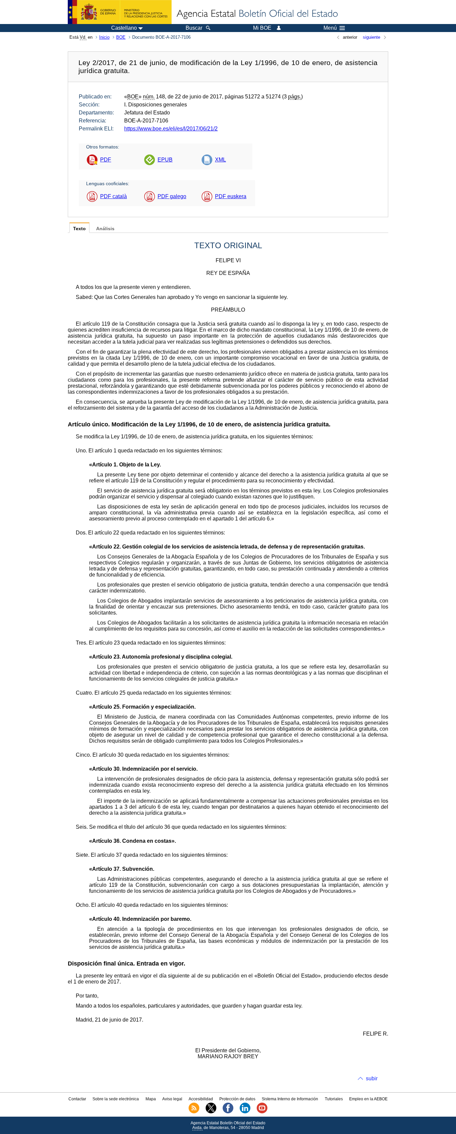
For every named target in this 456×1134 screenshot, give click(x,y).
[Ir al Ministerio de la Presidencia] (120, 12)
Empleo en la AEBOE (368, 1099)
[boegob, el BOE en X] (211, 1112)
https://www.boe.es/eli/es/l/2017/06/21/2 (171, 128)
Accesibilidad (201, 1099)
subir (372, 1078)
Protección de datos (237, 1099)
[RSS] (194, 1112)
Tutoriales (334, 1099)
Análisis (105, 228)
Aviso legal (172, 1099)
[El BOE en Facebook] (228, 1112)
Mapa (151, 1099)
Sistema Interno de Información (290, 1099)
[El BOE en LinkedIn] (245, 1112)
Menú (330, 28)
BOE (121, 37)
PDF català (113, 196)
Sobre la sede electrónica (115, 1099)
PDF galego (172, 196)
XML (220, 159)
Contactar (77, 1099)
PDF (105, 159)
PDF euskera (230, 196)
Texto (79, 228)
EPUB (165, 159)
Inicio (104, 37)
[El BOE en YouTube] (262, 1112)
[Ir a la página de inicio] (256, 14)
